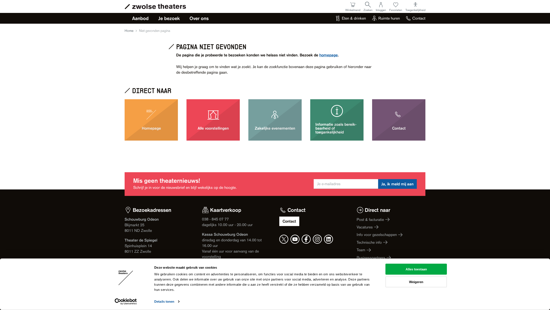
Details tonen (164, 301)
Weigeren (416, 282)
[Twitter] (283, 239)
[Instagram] (317, 239)
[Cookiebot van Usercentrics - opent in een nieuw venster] (126, 301)
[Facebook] (306, 239)
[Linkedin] (328, 239)
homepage (328, 55)
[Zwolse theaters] (159, 6)
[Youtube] (294, 239)
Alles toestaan (416, 269)
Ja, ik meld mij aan (397, 184)
